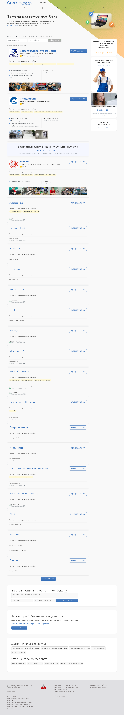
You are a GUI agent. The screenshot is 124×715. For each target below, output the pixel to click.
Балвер (25, 161)
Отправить (68, 600)
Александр (16, 202)
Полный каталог (103, 8)
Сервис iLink (17, 227)
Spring (13, 330)
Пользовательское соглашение (18, 698)
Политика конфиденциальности (18, 704)
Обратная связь (59, 696)
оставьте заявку (12, 25)
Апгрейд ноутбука (18, 652)
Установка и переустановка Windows (54, 648)
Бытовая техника (14, 8)
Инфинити (16, 447)
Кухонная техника (30, 8)
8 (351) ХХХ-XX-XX (78, 162)
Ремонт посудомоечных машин (71, 663)
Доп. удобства (34, 40)
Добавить (98, 687)
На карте (55, 40)
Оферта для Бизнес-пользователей (19, 702)
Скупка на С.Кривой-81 (23, 401)
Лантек (13, 560)
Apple (59, 8)
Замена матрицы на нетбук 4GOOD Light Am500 (31, 624)
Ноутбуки (34, 36)
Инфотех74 (16, 248)
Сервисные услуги (60, 689)
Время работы (13, 40)
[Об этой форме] (66, 590)
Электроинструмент (87, 8)
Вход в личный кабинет (98, 685)
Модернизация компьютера (80, 648)
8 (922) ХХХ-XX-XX (77, 514)
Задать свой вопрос (19, 628)
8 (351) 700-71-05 (78, 99)
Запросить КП (103, 128)
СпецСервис (28, 98)
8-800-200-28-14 (78, 51)
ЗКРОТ (13, 514)
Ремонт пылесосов (51, 663)
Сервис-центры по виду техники (65, 685)
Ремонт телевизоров (35, 663)
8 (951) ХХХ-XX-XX (78, 203)
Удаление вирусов (98, 648)
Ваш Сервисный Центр (24, 493)
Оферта (10, 700)
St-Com (14, 534)
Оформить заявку (103, 66)
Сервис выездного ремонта (38, 50)
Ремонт (26, 36)
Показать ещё (48, 579)
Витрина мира (18, 427)
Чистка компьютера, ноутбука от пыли (25, 648)
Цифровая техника (47, 8)
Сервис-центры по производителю (65, 687)
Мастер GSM (17, 351)
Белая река (16, 289)
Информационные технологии (28, 468)
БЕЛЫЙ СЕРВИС (20, 371)
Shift (12, 310)
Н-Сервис (15, 269)
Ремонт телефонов (19, 663)
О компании (11, 696)
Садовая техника (71, 8)
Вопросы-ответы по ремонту (63, 691)
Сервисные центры (14, 36)
